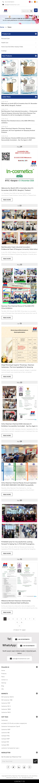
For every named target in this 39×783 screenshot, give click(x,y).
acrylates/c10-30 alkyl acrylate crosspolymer (14, 723)
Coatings (3, 51)
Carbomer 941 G (6, 706)
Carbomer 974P (5, 703)
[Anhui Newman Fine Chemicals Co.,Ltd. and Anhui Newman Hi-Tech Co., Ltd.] (5, 10)
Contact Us (4, 679)
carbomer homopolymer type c (10, 748)
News (3, 676)
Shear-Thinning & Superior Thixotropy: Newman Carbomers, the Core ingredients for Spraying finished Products (18, 130)
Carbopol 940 (5, 742)
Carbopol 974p (5, 735)
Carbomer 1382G (6, 709)
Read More (7, 199)
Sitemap (3, 683)
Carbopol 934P (5, 738)
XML (2, 689)
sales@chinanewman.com (12, 4)
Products (3, 673)
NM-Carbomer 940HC (7, 697)
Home (2, 27)
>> (19, 626)
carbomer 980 (5, 732)
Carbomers (4, 720)
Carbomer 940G (6, 712)
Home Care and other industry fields (12, 46)
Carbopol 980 (5, 745)
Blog (2, 686)
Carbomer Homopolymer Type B (10, 726)
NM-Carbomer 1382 (6, 700)
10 (21, 622)
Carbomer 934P (5, 729)
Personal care (5, 38)
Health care (4, 42)
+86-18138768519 (9, 2)
